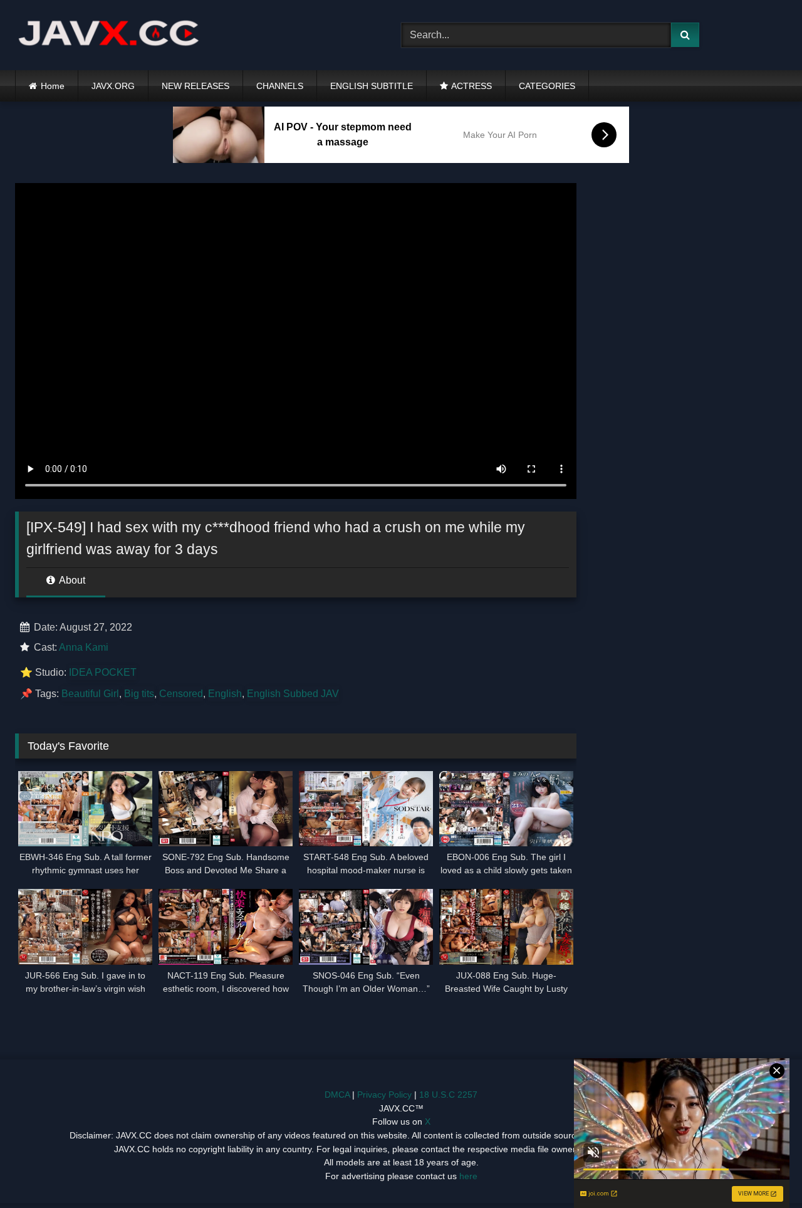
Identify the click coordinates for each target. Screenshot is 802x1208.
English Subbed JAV (293, 693)
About (71, 580)
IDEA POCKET (103, 672)
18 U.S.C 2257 (448, 1095)
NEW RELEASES (195, 86)
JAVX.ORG (113, 86)
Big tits (139, 693)
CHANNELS (279, 86)
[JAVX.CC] (109, 35)
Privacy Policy (384, 1095)
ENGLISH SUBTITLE (371, 86)
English (225, 693)
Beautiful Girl (90, 693)
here (468, 1176)
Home (53, 86)
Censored (181, 693)
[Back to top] (763, 1170)
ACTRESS (471, 86)
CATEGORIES (547, 86)
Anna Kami (83, 647)
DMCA (337, 1095)
